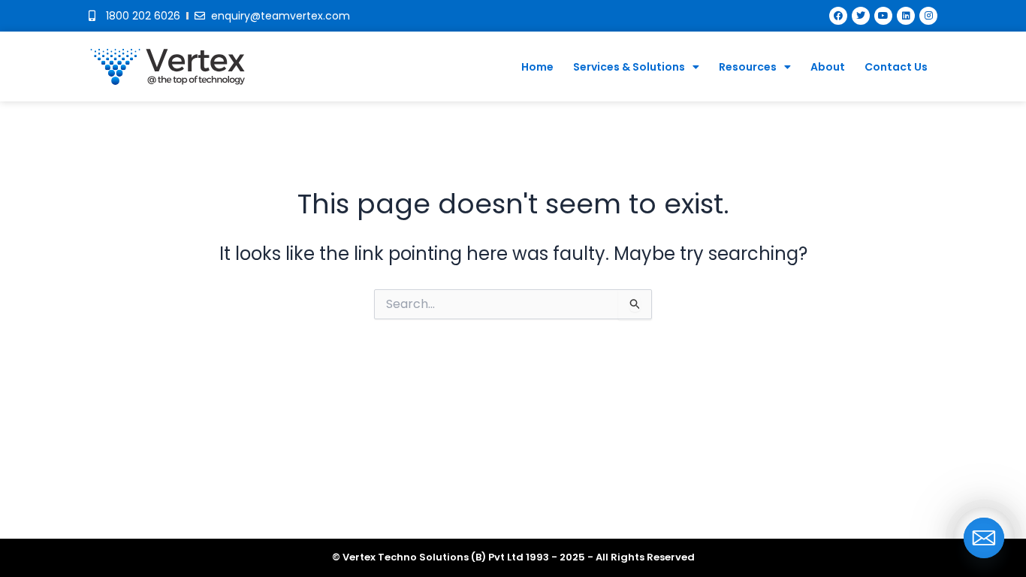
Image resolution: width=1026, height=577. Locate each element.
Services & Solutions (629, 66)
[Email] (984, 538)
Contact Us (896, 66)
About (827, 66)
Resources (748, 66)
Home (537, 66)
